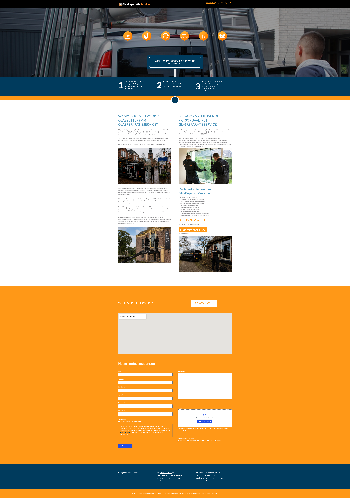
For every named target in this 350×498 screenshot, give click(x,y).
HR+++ (219, 440)
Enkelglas (183, 440)
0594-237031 (210, 3)
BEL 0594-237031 (204, 303)
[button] (174, 46)
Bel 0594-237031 (123, 144)
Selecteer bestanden (205, 421)
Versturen (125, 445)
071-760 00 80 (213, 493)
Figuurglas (203, 440)
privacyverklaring (125, 432)
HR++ (211, 440)
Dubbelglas (193, 440)
